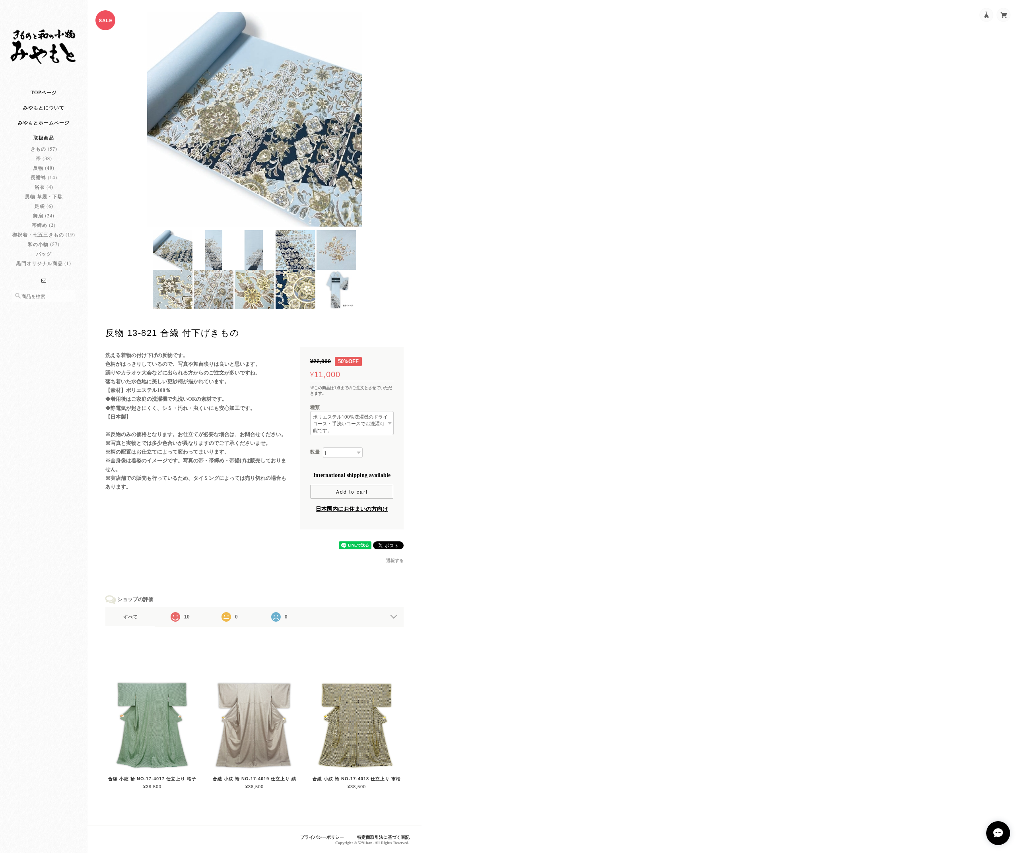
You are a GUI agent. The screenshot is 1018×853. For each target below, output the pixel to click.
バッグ (44, 253)
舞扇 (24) (43, 215)
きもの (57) (44, 148)
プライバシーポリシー (322, 837)
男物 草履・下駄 (44, 196)
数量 (315, 452)
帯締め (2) (44, 225)
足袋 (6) (44, 206)
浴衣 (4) (44, 187)
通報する (395, 560)
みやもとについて (43, 107)
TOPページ (44, 92)
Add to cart (352, 491)
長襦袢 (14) (44, 177)
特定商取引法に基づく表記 (383, 837)
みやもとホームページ (44, 122)
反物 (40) (43, 168)
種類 (315, 407)
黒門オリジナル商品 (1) (43, 263)
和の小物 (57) (44, 244)
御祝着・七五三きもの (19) (43, 234)
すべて (130, 617)
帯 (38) (44, 158)
